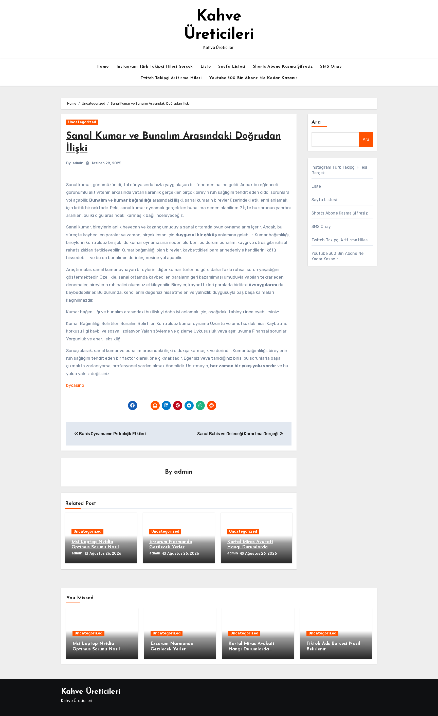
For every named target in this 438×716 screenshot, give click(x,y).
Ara (316, 122)
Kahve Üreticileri (90, 692)
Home (102, 67)
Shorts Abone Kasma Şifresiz (283, 67)
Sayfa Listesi (231, 67)
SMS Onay (331, 67)
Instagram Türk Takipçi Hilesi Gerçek (154, 67)
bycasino (75, 385)
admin (77, 163)
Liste (205, 67)
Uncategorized (82, 122)
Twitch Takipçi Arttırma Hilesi (171, 78)
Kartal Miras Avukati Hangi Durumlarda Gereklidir (250, 547)
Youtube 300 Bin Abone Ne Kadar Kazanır (253, 78)
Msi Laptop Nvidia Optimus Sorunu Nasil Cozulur (95, 547)
